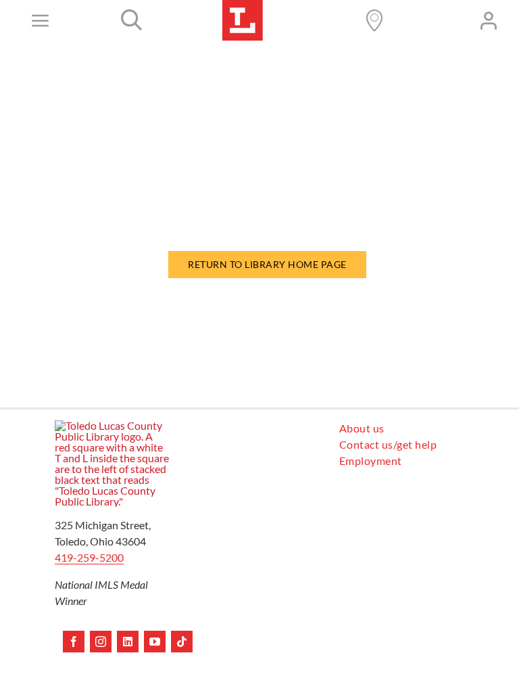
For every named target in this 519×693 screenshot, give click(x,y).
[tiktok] (182, 641)
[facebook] (73, 641)
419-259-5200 (89, 557)
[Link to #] (132, 20)
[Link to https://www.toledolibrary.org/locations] (374, 20)
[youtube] (155, 641)
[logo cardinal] (112, 425)
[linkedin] (128, 641)
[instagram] (101, 641)
